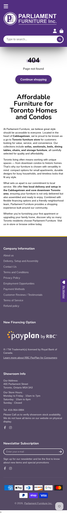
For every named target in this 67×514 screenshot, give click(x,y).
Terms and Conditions (16, 272)
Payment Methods (14, 289)
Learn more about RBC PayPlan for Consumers (30, 357)
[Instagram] (10, 427)
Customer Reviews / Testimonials (23, 294)
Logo (30, 18)
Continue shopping (33, 79)
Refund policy (11, 305)
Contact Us (10, 266)
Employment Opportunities (18, 283)
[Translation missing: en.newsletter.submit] (60, 452)
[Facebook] (5, 427)
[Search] (60, 39)
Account (55, 31)
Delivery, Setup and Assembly (20, 260)
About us (8, 255)
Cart (61, 31)
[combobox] (33, 39)
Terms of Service (13, 300)
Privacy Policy (11, 277)
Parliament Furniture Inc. (38, 503)
